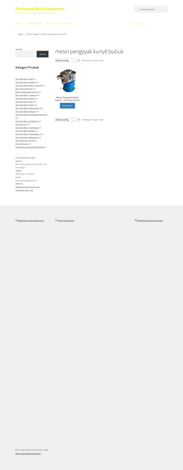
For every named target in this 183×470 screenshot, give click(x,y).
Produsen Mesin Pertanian (39, 9)
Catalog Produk (34, 23)
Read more (67, 105)
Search (18, 49)
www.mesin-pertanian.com (27, 187)
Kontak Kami (64, 23)
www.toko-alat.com (24, 190)
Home (18, 23)
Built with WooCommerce (28, 453)
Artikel (50, 23)
